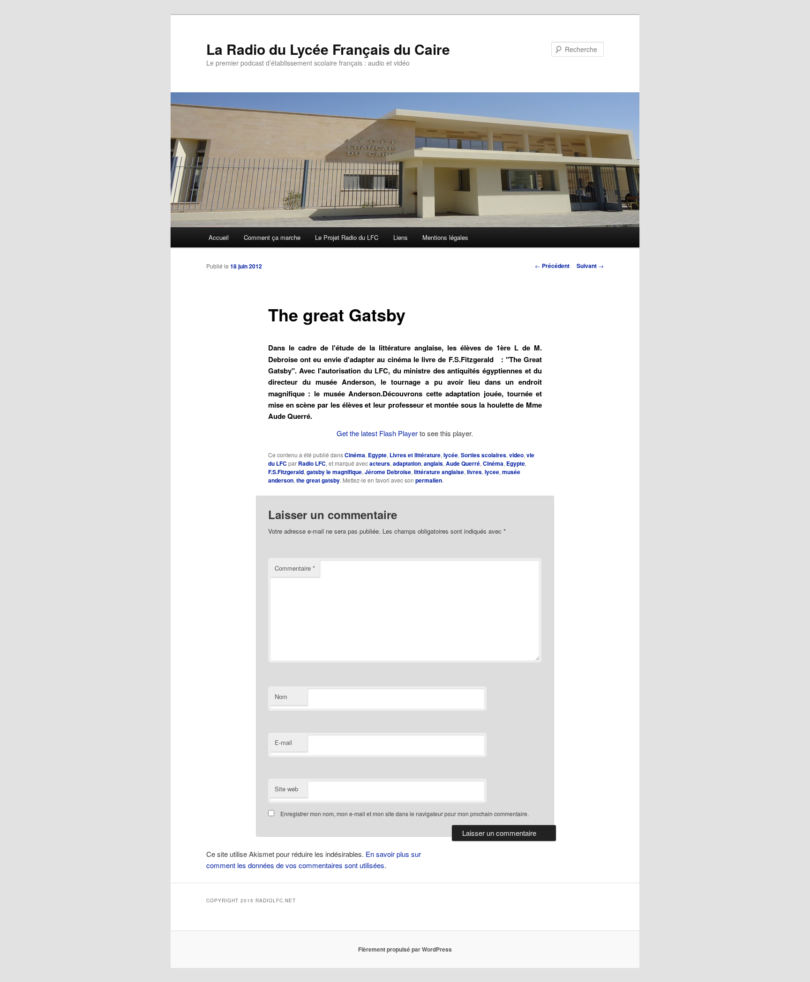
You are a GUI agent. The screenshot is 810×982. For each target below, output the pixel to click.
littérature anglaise (439, 472)
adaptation (407, 463)
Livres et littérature (415, 455)
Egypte (377, 455)
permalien (428, 480)
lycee (492, 472)
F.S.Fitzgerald (286, 472)
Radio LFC (312, 463)
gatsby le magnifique (334, 472)
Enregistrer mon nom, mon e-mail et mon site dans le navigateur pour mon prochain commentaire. (404, 814)
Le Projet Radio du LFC (346, 237)
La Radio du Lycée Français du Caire (328, 49)
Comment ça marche (272, 237)
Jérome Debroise (388, 472)
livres (474, 472)
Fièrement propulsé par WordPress (405, 949)
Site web (286, 788)
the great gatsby (318, 480)
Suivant (590, 265)
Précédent (552, 265)
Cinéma (355, 455)
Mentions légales (445, 237)
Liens (400, 237)
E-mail (283, 742)
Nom (281, 696)
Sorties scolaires (483, 455)
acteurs (379, 463)
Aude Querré (463, 463)
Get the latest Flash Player (377, 433)
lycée (450, 455)
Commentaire (295, 568)
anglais (433, 463)
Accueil (219, 237)
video (516, 455)
